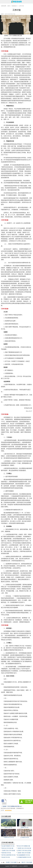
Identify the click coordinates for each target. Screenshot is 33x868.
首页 (8, 5)
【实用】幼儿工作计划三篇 (24, 848)
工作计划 (21, 5)
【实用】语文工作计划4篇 (8, 850)
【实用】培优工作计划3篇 (23, 852)
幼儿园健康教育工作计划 (23, 855)
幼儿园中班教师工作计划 (8, 846)
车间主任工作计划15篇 (7, 848)
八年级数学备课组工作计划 (24, 857)
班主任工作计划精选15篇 (23, 846)
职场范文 (14, 5)
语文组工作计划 (6, 857)
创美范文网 (14, 866)
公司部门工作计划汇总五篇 (24, 850)
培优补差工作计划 (6, 852)
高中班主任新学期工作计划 (8, 855)
